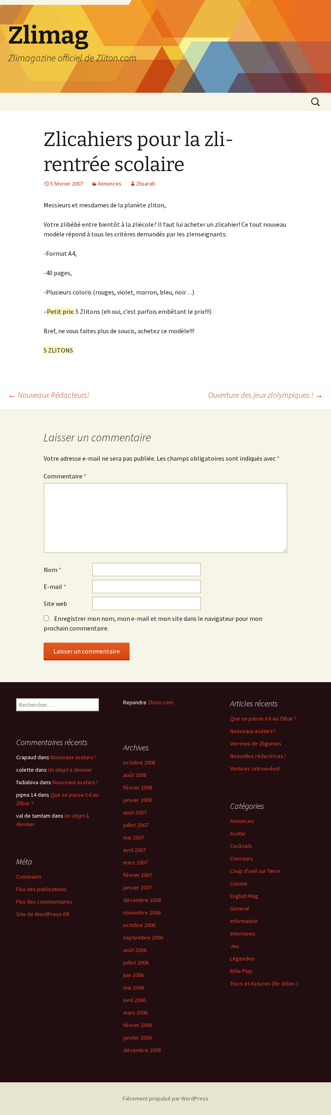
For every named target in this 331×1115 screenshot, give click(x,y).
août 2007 (135, 812)
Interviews (243, 933)
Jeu (234, 946)
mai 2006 (133, 987)
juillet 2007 (136, 825)
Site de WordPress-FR (42, 914)
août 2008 (135, 775)
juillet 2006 (136, 962)
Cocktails (241, 846)
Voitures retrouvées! (255, 768)
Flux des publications (41, 889)
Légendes (242, 958)
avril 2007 (134, 850)
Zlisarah (145, 183)
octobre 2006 (139, 925)
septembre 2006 (143, 937)
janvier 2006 (137, 1037)
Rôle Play (241, 971)
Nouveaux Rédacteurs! (48, 395)
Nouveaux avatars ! (252, 731)
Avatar (238, 833)
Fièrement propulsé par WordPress (165, 1098)
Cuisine (238, 883)
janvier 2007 (137, 887)
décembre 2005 (142, 1050)
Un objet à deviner (70, 769)
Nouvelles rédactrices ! (258, 756)
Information (244, 921)
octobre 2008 (139, 762)
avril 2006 (134, 1000)
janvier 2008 (137, 800)
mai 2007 (133, 837)
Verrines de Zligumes (255, 743)
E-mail (55, 587)
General (239, 908)
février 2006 (137, 1025)
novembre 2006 (142, 912)
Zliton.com (160, 702)
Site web (55, 603)
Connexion (28, 876)
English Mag (244, 896)
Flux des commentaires (44, 901)
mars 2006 (135, 1012)
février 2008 (137, 787)
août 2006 (135, 950)
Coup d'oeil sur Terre (255, 871)
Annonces (110, 183)
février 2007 (137, 875)
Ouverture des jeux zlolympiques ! (265, 395)
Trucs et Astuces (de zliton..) (264, 983)
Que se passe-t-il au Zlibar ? (263, 718)
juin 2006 (133, 975)
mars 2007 (135, 862)
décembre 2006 (142, 900)
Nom (52, 570)
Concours (241, 858)
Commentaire (65, 476)
